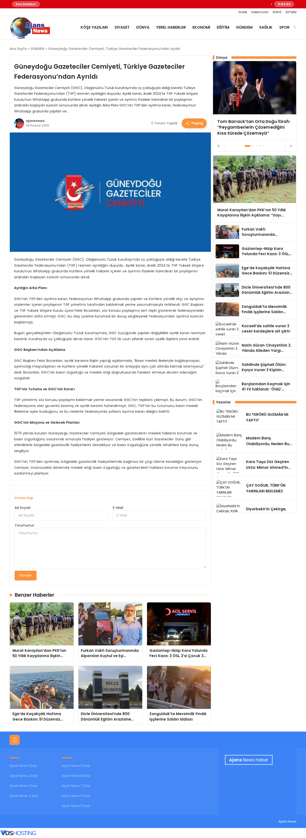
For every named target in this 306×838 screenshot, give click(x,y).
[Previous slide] (218, 146)
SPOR (284, 27)
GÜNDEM (244, 27)
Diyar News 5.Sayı (76, 805)
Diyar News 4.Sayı (24, 795)
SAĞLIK (266, 27)
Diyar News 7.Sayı (76, 785)
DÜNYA (142, 27)
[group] (254, 100)
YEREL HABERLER (171, 27)
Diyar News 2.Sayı (24, 775)
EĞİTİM (223, 27)
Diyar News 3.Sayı (24, 785)
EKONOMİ (201, 27)
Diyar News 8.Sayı (76, 775)
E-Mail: (118, 507)
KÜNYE (277, 12)
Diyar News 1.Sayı (23, 765)
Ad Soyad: (23, 507)
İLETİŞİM (291, 12)
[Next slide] (290, 146)
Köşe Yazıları (94, 27)
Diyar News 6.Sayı (76, 795)
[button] (248, 146)
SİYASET (122, 27)
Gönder (25, 575)
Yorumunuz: (25, 525)
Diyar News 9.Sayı (76, 765)
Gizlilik (242, 12)
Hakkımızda (259, 12)
